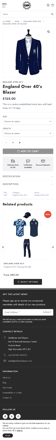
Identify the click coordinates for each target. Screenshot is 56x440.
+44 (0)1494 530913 (17, 355)
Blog (4, 382)
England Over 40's (32, 21)
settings (19, 430)
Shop (17, 21)
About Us (6, 377)
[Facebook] (5, 416)
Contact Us (7, 397)
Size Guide (7, 387)
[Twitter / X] (11, 416)
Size (5, 116)
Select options (29, 282)
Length (7, 128)
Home (7, 21)
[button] (48, 31)
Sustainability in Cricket (12, 392)
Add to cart (30, 151)
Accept (7, 435)
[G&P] (27, 5)
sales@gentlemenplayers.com (20, 360)
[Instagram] (18, 416)
